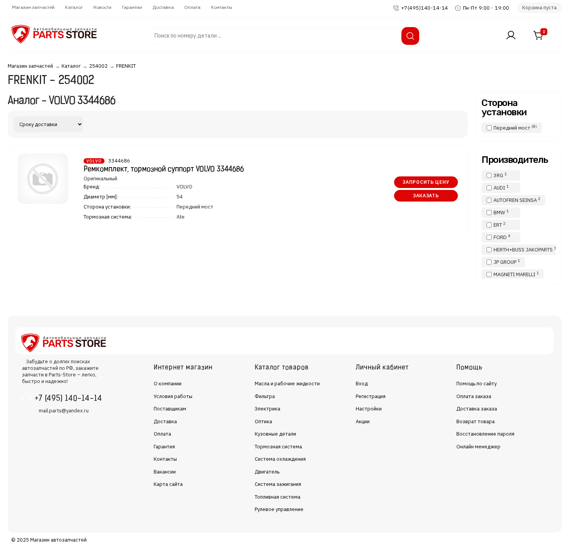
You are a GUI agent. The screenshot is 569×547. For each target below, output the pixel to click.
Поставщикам (170, 408)
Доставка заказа (476, 408)
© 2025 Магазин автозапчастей (49, 540)
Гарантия (164, 446)
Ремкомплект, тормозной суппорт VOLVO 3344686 (164, 169)
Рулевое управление (279, 509)
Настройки (369, 408)
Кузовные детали (275, 434)
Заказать (426, 195)
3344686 (119, 160)
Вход (362, 383)
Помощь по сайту (476, 383)
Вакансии (165, 471)
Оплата (192, 7)
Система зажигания (278, 484)
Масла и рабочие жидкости (287, 383)
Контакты (221, 7)
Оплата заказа (473, 396)
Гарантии (132, 7)
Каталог (74, 7)
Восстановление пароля (485, 434)
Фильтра (265, 396)
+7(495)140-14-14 (424, 8)
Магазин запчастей (33, 7)
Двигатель (267, 471)
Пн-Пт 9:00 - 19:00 (486, 8)
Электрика (267, 408)
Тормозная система (278, 446)
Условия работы (173, 396)
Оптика (263, 421)
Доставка (163, 7)
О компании (168, 383)
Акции (363, 421)
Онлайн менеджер (478, 446)
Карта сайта (168, 484)
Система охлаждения (280, 459)
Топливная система (277, 497)
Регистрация (371, 396)
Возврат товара (475, 421)
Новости (102, 7)
